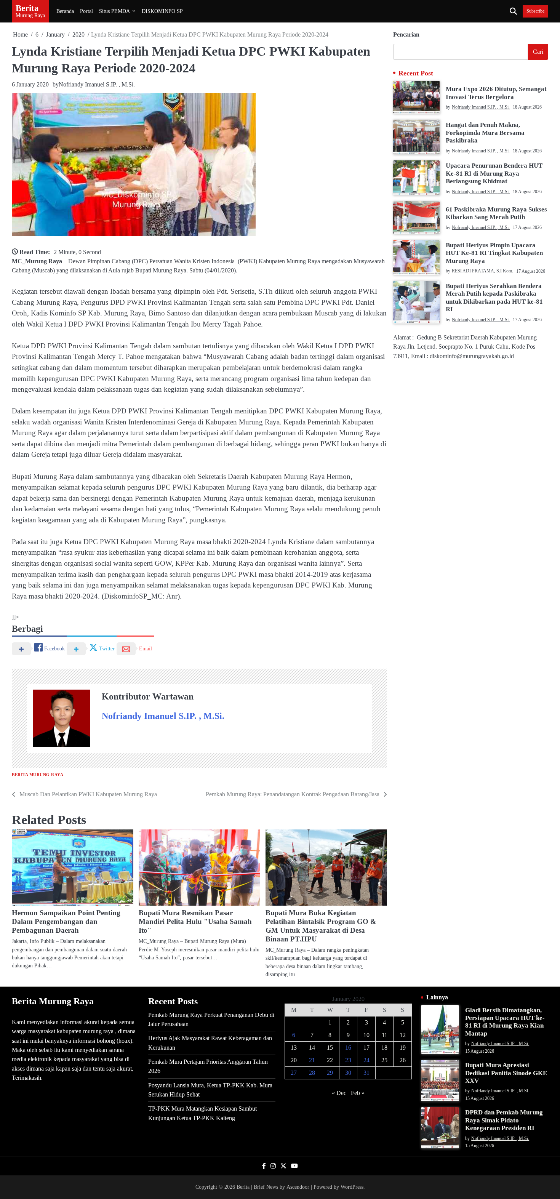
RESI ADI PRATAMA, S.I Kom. (482, 271)
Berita (27, 8)
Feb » (358, 1093)
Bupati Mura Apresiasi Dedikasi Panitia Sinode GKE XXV (506, 1072)
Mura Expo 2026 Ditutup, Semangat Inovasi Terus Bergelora (496, 92)
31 (366, 1072)
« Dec (339, 1093)
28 (312, 1072)
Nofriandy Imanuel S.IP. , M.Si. (97, 84)
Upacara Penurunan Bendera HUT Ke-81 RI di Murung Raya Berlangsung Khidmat (494, 173)
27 (294, 1072)
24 (366, 1060)
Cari (538, 51)
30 (348, 1072)
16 (348, 1047)
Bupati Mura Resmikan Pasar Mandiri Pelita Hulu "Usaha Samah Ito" (195, 921)
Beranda (65, 11)
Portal (86, 11)
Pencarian (406, 34)
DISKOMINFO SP (162, 11)
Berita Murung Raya (37, 775)
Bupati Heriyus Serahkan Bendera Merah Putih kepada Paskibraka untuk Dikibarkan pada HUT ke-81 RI (494, 297)
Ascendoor (297, 1187)
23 (348, 1060)
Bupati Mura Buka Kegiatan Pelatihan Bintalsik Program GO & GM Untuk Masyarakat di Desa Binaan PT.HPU (321, 926)
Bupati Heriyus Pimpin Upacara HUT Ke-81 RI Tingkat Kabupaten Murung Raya (494, 253)
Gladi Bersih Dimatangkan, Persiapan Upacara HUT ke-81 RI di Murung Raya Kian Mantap (505, 1022)
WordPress (352, 1187)
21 (312, 1060)
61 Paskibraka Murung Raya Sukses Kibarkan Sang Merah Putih (496, 212)
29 (330, 1072)
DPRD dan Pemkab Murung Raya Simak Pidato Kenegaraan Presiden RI (504, 1120)
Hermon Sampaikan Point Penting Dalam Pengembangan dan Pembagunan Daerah (66, 921)
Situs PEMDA (114, 11)
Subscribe (535, 11)
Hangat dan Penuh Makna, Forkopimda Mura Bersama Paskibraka (485, 132)
